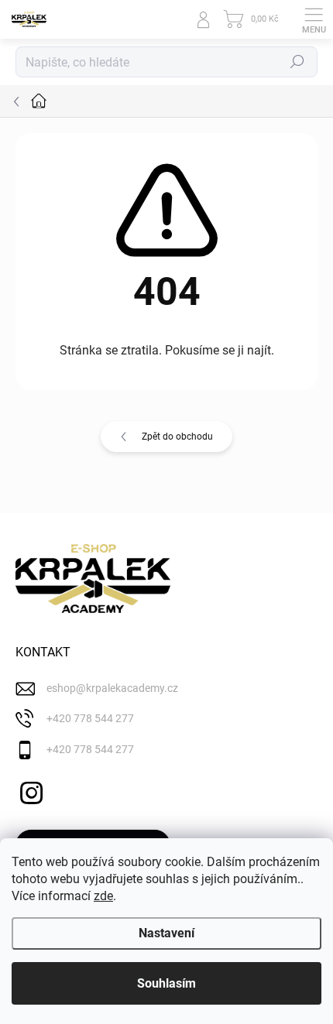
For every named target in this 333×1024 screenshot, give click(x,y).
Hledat (297, 62)
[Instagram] (29, 790)
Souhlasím (166, 983)
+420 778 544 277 (90, 718)
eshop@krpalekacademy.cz (112, 688)
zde (103, 896)
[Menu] (313, 19)
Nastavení (166, 933)
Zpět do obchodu (177, 436)
